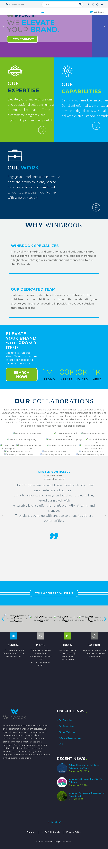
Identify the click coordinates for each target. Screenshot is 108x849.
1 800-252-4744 (43, 652)
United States (13, 656)
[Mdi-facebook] (88, 4)
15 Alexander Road (13, 650)
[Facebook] (48, 822)
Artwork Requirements (70, 738)
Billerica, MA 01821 (13, 653)
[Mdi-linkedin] (102, 4)
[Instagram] (97, 4)
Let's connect (22, 39)
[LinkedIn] (52, 822)
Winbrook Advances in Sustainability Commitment (87, 794)
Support (31, 832)
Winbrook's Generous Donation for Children (86, 781)
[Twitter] (56, 822)
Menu (42, 12)
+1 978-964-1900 (44, 658)
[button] (80, 4)
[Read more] (42, 130)
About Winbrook (67, 732)
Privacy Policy (73, 832)
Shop (61, 743)
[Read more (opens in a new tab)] (13, 4)
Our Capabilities (66, 726)
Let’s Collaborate (51, 832)
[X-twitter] (93, 4)
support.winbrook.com (94, 650)
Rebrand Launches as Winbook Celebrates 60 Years (84, 767)
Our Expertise (65, 720)
